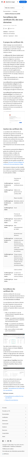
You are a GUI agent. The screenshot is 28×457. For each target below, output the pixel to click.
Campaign (14, 11)
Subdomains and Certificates (9, 33)
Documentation (7, 11)
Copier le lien (12, 28)
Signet (6, 28)
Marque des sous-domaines (11, 400)
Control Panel (11, 31)
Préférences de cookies (8, 448)
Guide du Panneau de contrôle (12, 13)
